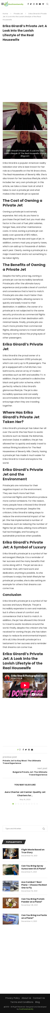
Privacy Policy (12, 998)
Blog (37, 1002)
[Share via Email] (32, 749)
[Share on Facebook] (23, 749)
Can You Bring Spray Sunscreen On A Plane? (33, 867)
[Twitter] (31, 4)
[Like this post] (20, 749)
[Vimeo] (43, 4)
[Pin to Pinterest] (29, 749)
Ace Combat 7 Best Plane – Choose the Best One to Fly (34, 885)
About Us (26, 998)
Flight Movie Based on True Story (32, 851)
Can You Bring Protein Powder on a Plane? (32, 900)
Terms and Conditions (21, 1002)
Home (5, 13)
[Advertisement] (25, 70)
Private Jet (18, 13)
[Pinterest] (37, 4)
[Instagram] (34, 4)
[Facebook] (28, 4)
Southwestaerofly (26, 1009)
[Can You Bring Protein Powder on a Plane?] (11, 903)
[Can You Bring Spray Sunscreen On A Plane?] (11, 869)
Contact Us (39, 998)
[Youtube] (40, 4)
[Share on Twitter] (26, 749)
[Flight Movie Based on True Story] (11, 853)
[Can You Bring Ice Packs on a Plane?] (11, 919)
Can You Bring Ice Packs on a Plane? (34, 916)
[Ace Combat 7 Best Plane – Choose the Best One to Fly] (11, 886)
